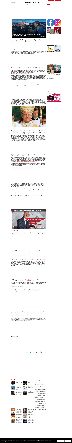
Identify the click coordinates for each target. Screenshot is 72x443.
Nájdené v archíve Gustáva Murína (53, 77)
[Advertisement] (36, 12)
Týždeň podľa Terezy (51, 78)
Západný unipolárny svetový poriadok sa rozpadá (30, 382)
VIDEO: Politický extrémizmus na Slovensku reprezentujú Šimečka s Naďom (19, 382)
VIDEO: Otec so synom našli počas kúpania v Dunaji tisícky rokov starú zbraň (31, 387)
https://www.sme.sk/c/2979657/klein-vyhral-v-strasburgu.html (29, 280)
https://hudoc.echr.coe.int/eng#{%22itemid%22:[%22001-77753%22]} (26, 161)
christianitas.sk (15, 336)
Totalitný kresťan (50, 73)
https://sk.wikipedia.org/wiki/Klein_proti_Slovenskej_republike (20, 73)
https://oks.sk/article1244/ (42, 259)
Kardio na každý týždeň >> (57, 74)
